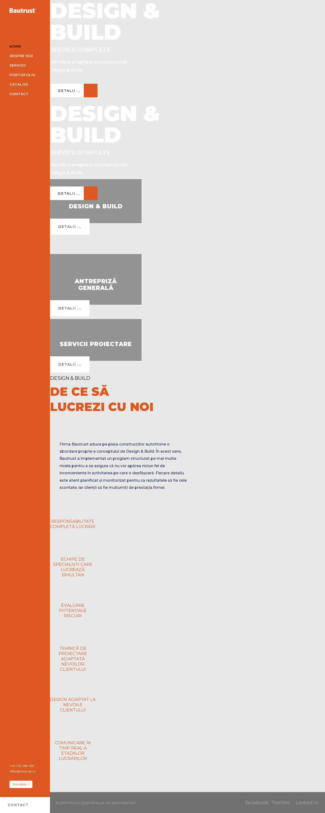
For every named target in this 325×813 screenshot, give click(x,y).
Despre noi (21, 56)
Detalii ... (69, 227)
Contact (19, 94)
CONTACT (18, 805)
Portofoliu (22, 75)
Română (20, 784)
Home (15, 46)
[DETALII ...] (74, 96)
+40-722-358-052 (22, 766)
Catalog (19, 84)
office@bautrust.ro (22, 771)
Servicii (18, 65)
